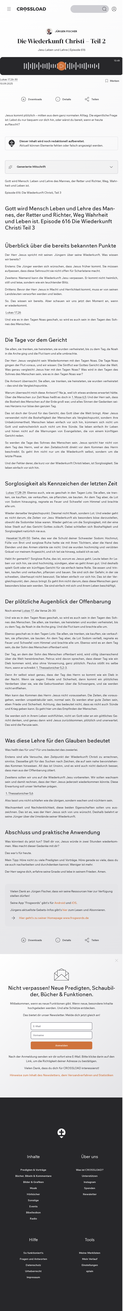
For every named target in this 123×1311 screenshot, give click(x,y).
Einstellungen (90, 1265)
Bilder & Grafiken (33, 1182)
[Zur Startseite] (31, 9)
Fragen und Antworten (33, 1259)
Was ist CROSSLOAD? (89, 1169)
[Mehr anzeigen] (111, 167)
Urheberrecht (33, 1271)
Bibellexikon (33, 1212)
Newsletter (90, 1194)
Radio (33, 1218)
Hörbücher (33, 1194)
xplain (89, 1271)
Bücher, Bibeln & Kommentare (33, 1175)
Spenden (89, 1188)
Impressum (33, 1277)
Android (59, 903)
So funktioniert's (33, 1252)
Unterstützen (90, 1175)
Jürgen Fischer (66, 31)
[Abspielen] (61, 66)
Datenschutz (33, 1265)
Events (33, 1206)
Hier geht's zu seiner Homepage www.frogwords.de (54, 918)
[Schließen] (116, 960)
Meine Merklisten (89, 1252)
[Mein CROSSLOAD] (114, 9)
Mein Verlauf (89, 1259)
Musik (33, 1188)
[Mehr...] (9, 9)
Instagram (90, 1182)
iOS (74, 903)
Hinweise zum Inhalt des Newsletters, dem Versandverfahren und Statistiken (61, 1075)
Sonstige (33, 1200)
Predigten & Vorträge (33, 1169)
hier (65, 910)
